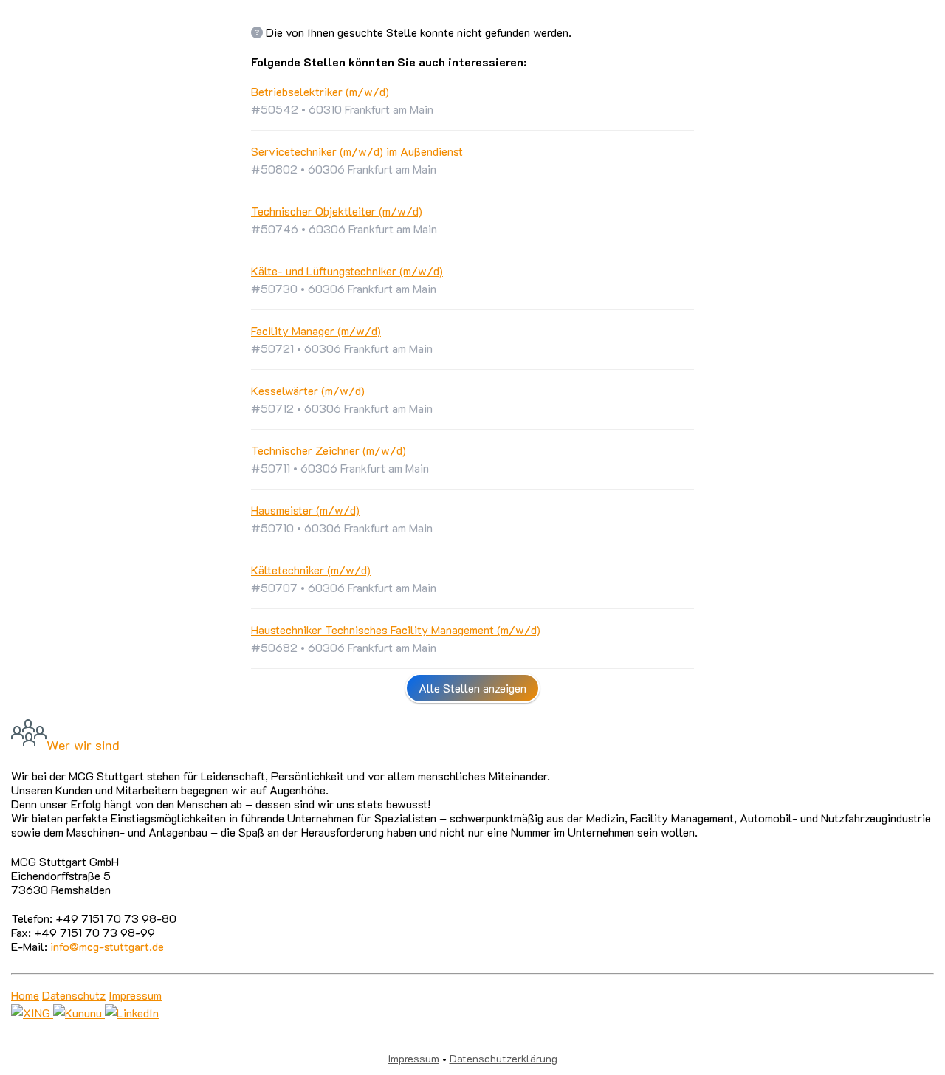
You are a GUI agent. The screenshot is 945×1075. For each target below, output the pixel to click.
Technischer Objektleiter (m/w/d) (336, 211)
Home (25, 995)
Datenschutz (74, 995)
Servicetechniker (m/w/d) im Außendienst (357, 151)
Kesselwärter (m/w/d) (308, 390)
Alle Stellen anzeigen (472, 688)
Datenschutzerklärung (503, 1058)
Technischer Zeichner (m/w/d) (328, 450)
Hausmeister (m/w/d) (305, 510)
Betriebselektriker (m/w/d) (320, 91)
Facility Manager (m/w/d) (316, 330)
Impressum (135, 995)
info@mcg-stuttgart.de (107, 946)
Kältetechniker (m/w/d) (311, 569)
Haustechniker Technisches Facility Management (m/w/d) (395, 629)
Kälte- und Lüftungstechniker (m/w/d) (347, 270)
